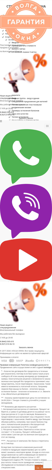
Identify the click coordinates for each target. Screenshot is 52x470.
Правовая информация (10, 365)
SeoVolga (47, 367)
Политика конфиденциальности (34, 365)
